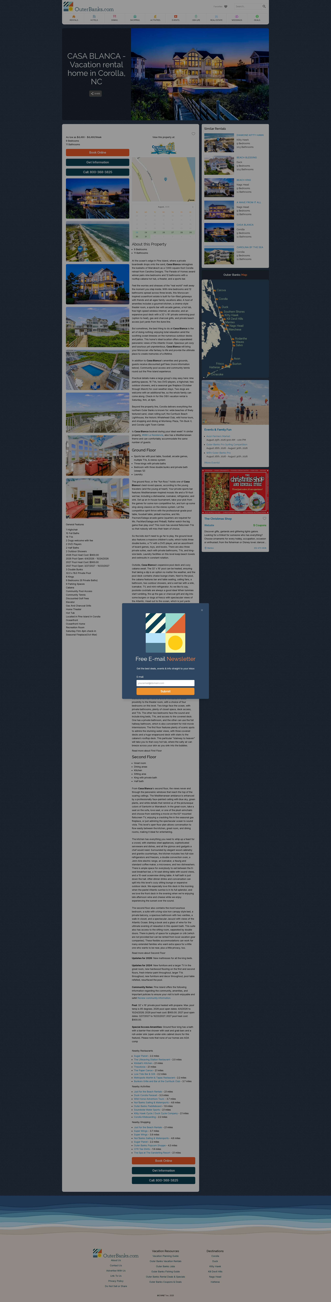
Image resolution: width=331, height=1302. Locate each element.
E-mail (140, 676)
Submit (166, 691)
